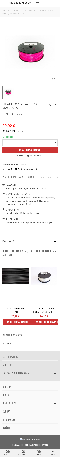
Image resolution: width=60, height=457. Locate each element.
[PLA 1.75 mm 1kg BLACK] (15, 276)
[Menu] (37, 3)
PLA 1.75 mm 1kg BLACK (15, 310)
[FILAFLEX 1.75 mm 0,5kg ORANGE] (55, 104)
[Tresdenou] (18, 3)
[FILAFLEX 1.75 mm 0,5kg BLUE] (50, 104)
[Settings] (55, 3)
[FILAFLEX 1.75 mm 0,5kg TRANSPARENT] (44, 276)
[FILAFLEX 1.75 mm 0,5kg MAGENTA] (53, 79)
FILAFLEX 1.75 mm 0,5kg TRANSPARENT (44, 310)
